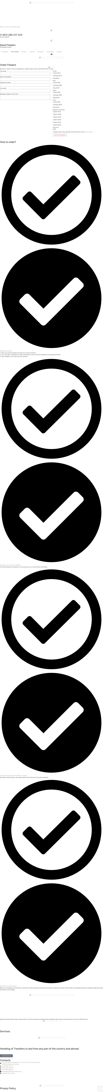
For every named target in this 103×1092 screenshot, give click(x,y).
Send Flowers (7, 45)
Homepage (5, 51)
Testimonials (50, 51)
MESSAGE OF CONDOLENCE (8, 986)
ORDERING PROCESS (6, 351)
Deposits (32, 51)
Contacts (59, 51)
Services (24, 51)
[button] (51, 247)
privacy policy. (89, 132)
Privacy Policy (8, 1088)
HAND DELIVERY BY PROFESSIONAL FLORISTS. (13, 775)
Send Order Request (59, 135)
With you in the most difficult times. (10, 27)
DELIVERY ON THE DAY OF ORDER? (10, 565)
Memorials (41, 51)
